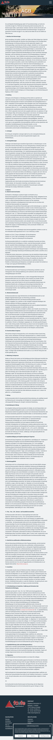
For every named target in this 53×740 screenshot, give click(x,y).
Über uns (7, 725)
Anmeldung (8, 721)
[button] (50, 726)
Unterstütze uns (8, 726)
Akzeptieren (20, 736)
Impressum (30, 719)
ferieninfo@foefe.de (35, 712)
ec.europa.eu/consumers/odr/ (27, 609)
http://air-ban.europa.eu (22, 564)
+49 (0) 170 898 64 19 (35, 709)
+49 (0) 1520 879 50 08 (35, 711)
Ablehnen (33, 736)
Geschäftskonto (9, 728)
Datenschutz (30, 721)
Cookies (29, 723)
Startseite (7, 719)
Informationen (8, 723)
